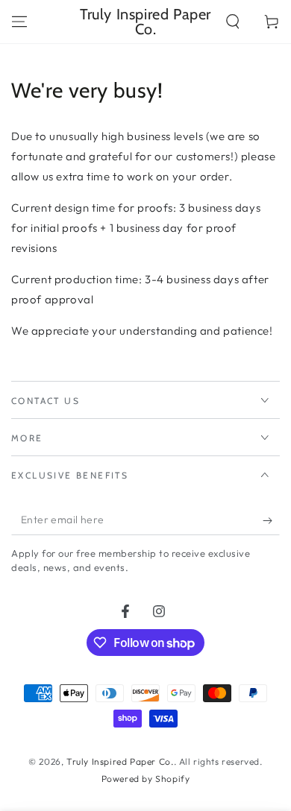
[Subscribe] (271, 520)
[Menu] (19, 21)
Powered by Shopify (145, 778)
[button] (232, 21)
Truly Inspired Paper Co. (119, 761)
